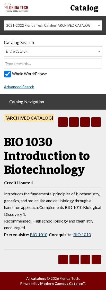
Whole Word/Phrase (29, 74)
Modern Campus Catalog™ (62, 283)
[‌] (16, 10)
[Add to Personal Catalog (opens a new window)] (63, 122)
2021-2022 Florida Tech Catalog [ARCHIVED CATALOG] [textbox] (49, 25)
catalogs (38, 278)
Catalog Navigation (26, 101)
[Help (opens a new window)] (96, 122)
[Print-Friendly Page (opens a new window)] (85, 122)
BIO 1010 (38, 234)
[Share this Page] (74, 122)
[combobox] (53, 25)
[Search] (98, 64)
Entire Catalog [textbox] (16, 51)
